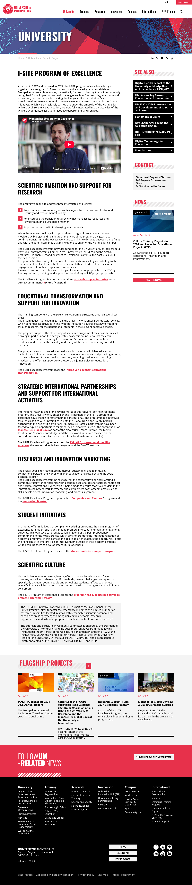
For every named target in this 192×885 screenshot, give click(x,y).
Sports (128, 808)
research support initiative (91, 279)
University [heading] (25, 787)
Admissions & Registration (52, 793)
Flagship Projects (55, 663)
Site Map (103, 874)
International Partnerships (158, 793)
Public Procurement (123, 874)
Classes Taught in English (161, 810)
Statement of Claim (147, 116)
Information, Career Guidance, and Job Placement (55, 801)
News (122, 846)
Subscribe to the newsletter (154, 757)
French (171, 11)
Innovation (116, 11)
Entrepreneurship (107, 808)
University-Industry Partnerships (108, 799)
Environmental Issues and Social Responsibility (27, 824)
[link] (147, 58)
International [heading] (161, 787)
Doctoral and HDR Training (81, 797)
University (68, 11)
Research (100, 11)
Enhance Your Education (52, 812)
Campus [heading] (130, 787)
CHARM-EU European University (163, 816)
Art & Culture (132, 791)
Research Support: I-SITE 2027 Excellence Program (113, 703)
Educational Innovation (51, 823)
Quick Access (184, 2)
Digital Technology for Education (149, 142)
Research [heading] (77, 787)
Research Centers (80, 791)
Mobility (156, 798)
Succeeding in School (56, 807)
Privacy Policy (86, 874)
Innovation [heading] (105, 787)
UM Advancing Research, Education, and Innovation (152, 97)
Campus (132, 11)
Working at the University (26, 832)
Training (84, 11)
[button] (162, 58)
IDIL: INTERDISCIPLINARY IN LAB (152, 133)
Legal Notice (25, 874)
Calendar (123, 853)
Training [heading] (50, 787)
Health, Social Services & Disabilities (132, 802)
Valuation (103, 804)
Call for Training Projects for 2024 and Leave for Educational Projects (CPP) (153, 244)
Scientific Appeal (80, 805)
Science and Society (81, 801)
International (149, 11)
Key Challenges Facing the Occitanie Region (151, 124)
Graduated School (54, 817)
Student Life (131, 795)
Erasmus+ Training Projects (161, 803)
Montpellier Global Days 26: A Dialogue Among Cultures (155, 703)
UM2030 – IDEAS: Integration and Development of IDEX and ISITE (153, 107)
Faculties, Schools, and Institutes (27, 802)
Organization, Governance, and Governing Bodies (27, 794)
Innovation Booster (34, 501)
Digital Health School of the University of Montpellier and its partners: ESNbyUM (152, 86)
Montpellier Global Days (33, 430)
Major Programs (80, 809)
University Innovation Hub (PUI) (109, 793)
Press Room (122, 859)
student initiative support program (93, 551)
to (43, 282)
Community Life (133, 812)
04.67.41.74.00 (26, 861)
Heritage (22, 817)
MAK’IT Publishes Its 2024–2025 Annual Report (34, 703)
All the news (154, 279)
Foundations (143, 150)
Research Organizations (25, 809)
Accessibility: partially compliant (55, 874)
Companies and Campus (87, 498)
